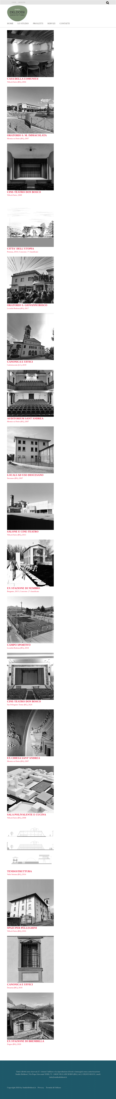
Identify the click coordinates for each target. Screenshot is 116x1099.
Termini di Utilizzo (53, 1087)
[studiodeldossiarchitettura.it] (18, 13)
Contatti (65, 23)
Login (14, 2)
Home (10, 23)
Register (22, 2)
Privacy (41, 1087)
